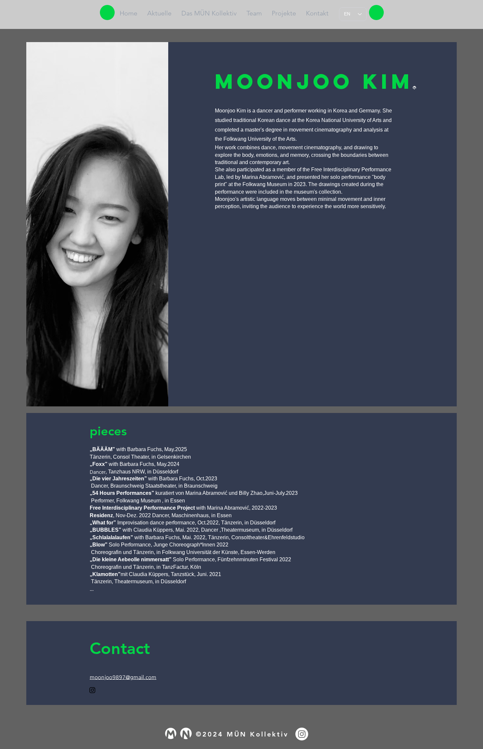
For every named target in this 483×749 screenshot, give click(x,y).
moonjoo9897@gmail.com (123, 677)
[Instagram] (92, 690)
